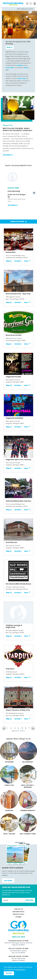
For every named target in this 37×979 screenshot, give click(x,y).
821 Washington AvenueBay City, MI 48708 (18, 952)
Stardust (10, 669)
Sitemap (18, 917)
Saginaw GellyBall (14, 418)
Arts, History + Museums (27, 786)
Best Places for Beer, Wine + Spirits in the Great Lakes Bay (17, 129)
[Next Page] (33, 728)
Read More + (21, 970)
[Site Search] (30, 3)
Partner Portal (19, 912)
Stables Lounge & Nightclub (14, 626)
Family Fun (9, 785)
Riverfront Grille (14, 335)
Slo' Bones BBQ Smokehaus (18, 584)
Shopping (9, 810)
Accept (9, 973)
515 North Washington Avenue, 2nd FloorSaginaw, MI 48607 (18, 944)
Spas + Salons (9, 834)
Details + (18, 261)
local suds (10, 68)
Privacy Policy (18, 914)
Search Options (17, 221)
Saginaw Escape (13, 377)
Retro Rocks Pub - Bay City (18, 294)
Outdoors (9, 762)
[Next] (34, 193)
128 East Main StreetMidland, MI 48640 (18, 960)
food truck (22, 78)
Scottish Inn (11, 543)
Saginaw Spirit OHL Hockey (18, 460)
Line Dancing (14, 191)
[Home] (8, 3)
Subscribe (29, 900)
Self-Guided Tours (28, 834)
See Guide (8, 880)
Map (8, 261)
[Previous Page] (4, 728)
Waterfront (27, 762)
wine (26, 68)
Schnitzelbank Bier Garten (18, 501)
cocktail (19, 65)
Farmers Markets (27, 810)
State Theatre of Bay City (18, 710)
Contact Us (18, 909)
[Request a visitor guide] (18, 853)
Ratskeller (11, 252)
